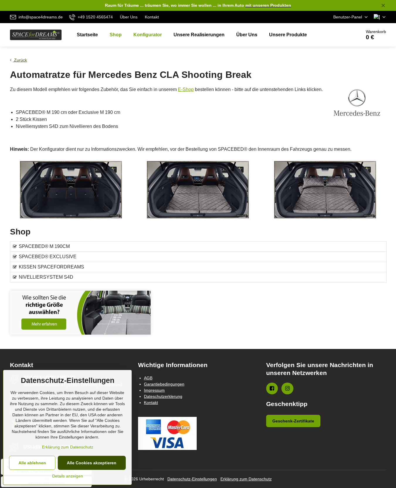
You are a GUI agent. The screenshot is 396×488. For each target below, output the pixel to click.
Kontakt (151, 402)
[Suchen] (340, 35)
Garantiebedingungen (164, 384)
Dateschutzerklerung (163, 396)
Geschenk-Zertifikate (293, 421)
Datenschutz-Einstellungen (192, 479)
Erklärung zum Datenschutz (246, 479)
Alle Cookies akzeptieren (91, 462)
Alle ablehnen (32, 462)
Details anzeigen (67, 476)
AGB (148, 378)
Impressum (154, 390)
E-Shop (186, 89)
